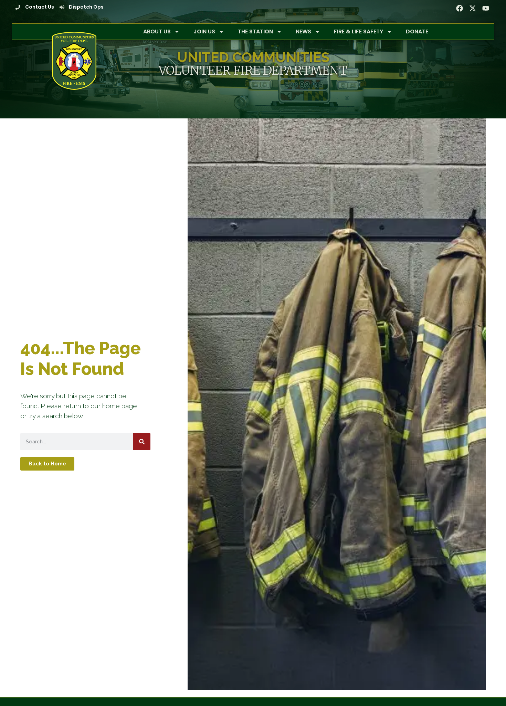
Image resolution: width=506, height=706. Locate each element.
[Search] (141, 441)
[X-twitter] (472, 8)
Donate (417, 31)
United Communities (253, 57)
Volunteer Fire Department (253, 70)
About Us (157, 31)
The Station (255, 31)
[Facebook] (459, 8)
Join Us (204, 31)
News (303, 31)
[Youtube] (486, 8)
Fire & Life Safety (358, 31)
